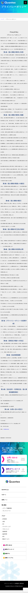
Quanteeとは (5, 489)
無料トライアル (9, 557)
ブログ (3, 515)
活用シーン (4, 499)
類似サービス (5, 539)
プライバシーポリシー (9, 583)
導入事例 (4, 505)
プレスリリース (6, 510)
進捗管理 (4, 534)
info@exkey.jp (6, 429)
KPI (3, 536)
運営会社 (22, 583)
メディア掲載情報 (7, 508)
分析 (3, 521)
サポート (4, 494)
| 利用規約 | (17, 583)
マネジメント (5, 529)
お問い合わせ (8, 545)
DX (3, 524)
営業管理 (4, 531)
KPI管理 (4, 519)
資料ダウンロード (9, 549)
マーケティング (6, 526)
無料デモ (7, 553)
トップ (2, 19)
